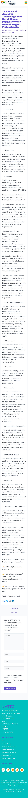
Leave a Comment (9, 30)
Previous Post (14, 608)
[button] (26, 2)
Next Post (14, 612)
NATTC (7, 706)
